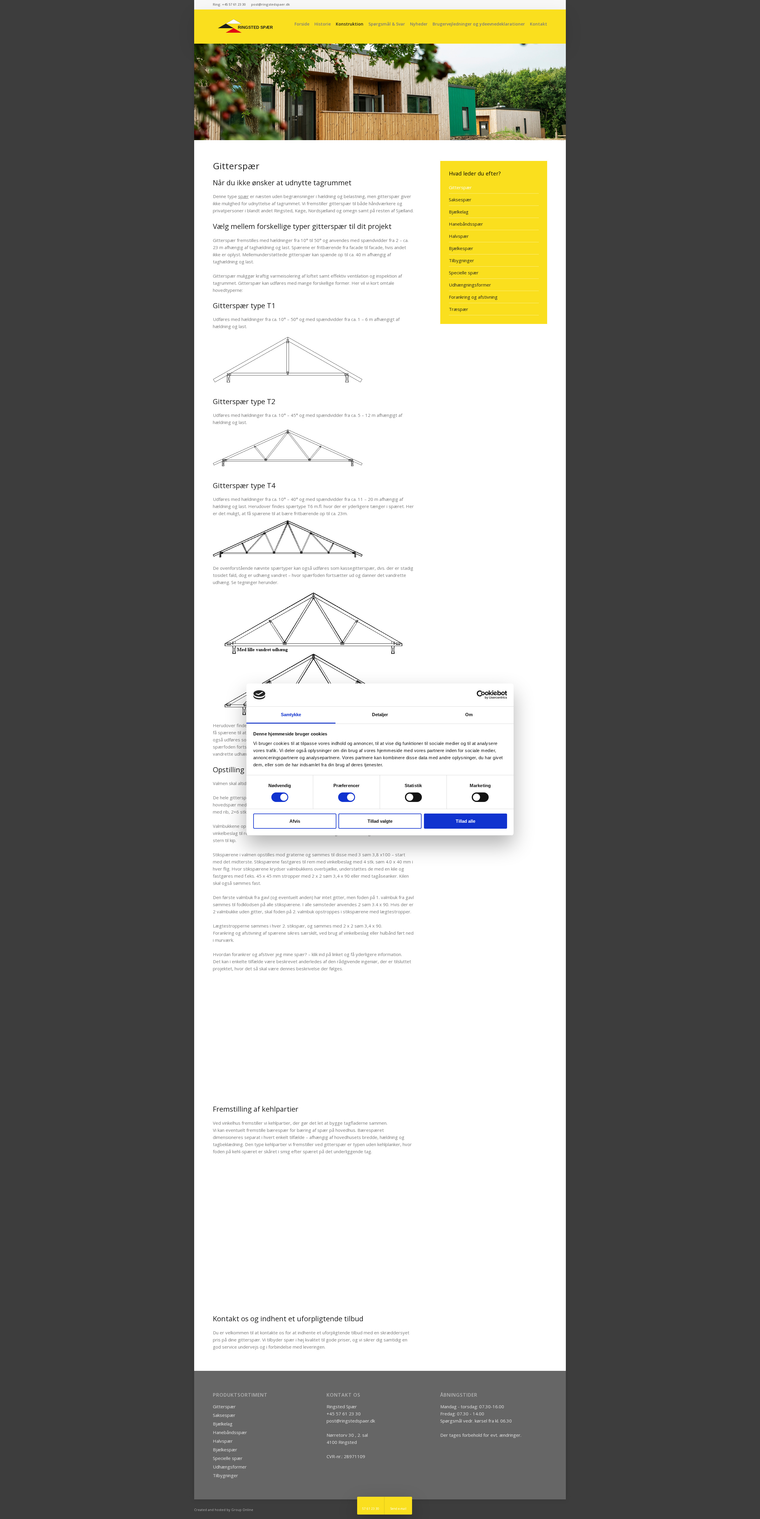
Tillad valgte (380, 821)
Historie (322, 24)
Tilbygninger (461, 260)
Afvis (294, 821)
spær (243, 196)
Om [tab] (469, 714)
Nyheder (419, 24)
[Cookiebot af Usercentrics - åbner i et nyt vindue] (481, 694)
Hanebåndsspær (466, 224)
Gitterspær (460, 187)
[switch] (346, 797)
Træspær (458, 309)
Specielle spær (464, 273)
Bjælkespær (461, 248)
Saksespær (460, 199)
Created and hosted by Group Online (223, 1509)
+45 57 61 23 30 (344, 1414)
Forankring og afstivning (473, 297)
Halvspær (459, 236)
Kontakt (538, 24)
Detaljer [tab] (380, 714)
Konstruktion (349, 24)
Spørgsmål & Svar (386, 24)
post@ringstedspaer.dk (351, 1421)
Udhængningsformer (470, 285)
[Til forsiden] (247, 26)
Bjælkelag (458, 212)
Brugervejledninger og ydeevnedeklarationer (479, 24)
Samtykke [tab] (291, 714)
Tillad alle (465, 821)
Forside (301, 24)
